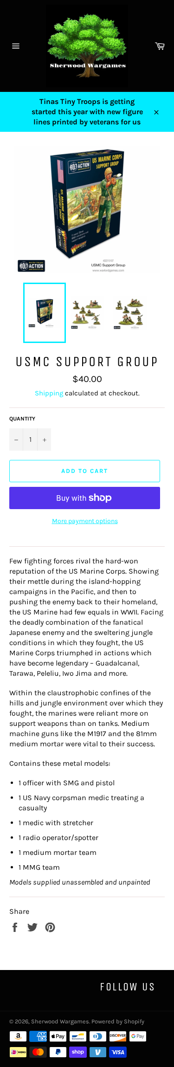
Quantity (22, 418)
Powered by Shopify (117, 1021)
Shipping (49, 393)
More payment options (85, 521)
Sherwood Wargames (60, 1021)
